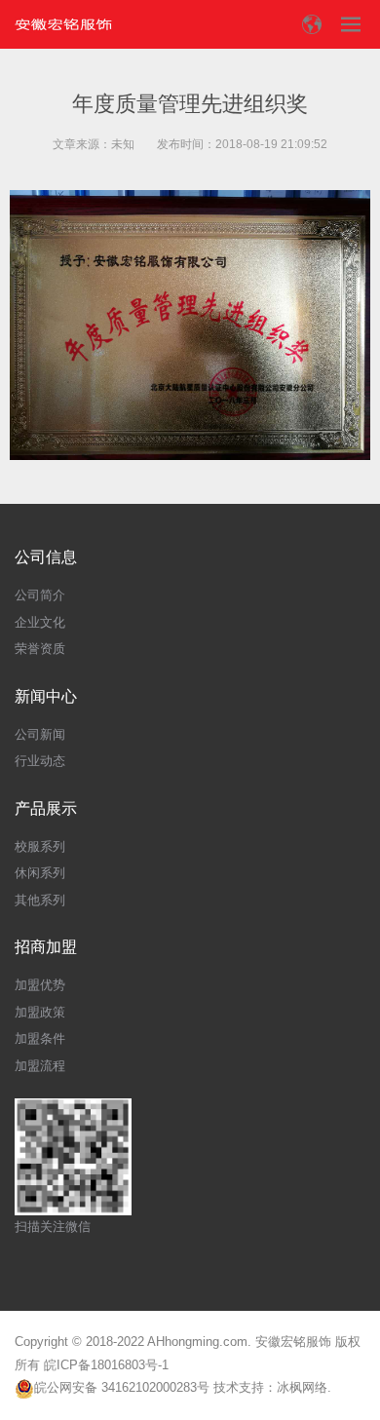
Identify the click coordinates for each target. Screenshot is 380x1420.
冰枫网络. (304, 1387)
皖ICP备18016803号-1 (106, 1365)
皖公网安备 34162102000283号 (121, 1387)
